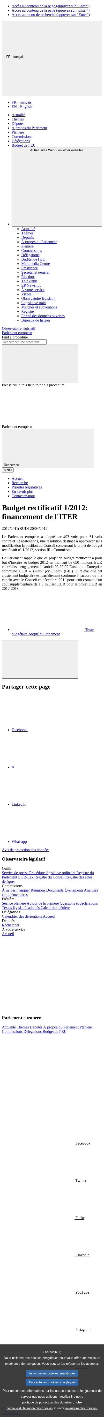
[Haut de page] (40, 659)
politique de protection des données (47, 1402)
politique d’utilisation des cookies (30, 1408)
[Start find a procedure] (40, 364)
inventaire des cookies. (81, 1408)
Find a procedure (15, 337)
